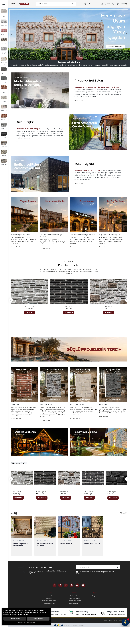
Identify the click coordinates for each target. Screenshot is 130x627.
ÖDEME (74, 592)
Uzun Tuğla (69, 308)
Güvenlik (49, 598)
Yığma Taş (29, 308)
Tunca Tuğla (88, 493)
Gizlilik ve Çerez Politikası (27, 622)
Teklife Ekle (29, 312)
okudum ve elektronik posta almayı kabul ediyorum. (95, 572)
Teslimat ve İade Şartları (49, 600)
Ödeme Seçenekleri (74, 600)
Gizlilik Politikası (74, 595)
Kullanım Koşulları (74, 598)
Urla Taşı (108, 308)
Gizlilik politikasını (84, 571)
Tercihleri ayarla (15, 618)
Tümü (122, 513)
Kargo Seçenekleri (49, 603)
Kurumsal (49, 592)
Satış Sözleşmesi (74, 603)
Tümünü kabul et (38, 618)
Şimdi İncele (79, 100)
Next (127, 300)
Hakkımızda (48, 595)
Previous (11, 300)
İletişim (94, 592)
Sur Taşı (110, 493)
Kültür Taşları (29, 306)
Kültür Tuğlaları (69, 306)
